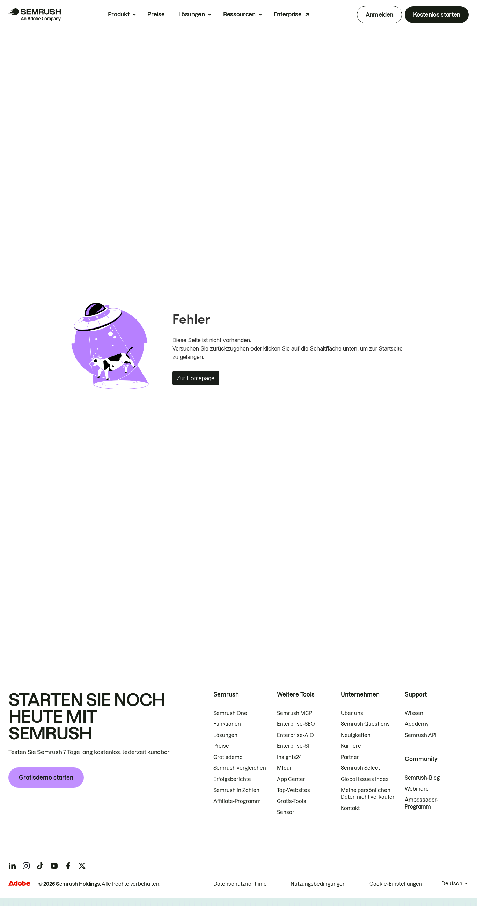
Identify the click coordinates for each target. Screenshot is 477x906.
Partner (350, 757)
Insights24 (289, 757)
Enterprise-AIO (295, 735)
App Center (291, 779)
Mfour (284, 768)
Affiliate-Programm (237, 801)
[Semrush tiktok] (40, 866)
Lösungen (191, 14)
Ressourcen (239, 14)
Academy (417, 724)
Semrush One (230, 713)
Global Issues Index (364, 779)
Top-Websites (293, 790)
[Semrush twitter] (82, 866)
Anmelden (379, 15)
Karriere (351, 746)
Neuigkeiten (355, 735)
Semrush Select (360, 768)
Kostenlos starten (436, 15)
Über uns (352, 713)
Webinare (417, 789)
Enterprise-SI (293, 746)
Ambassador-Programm (421, 803)
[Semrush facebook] (68, 866)
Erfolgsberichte (232, 779)
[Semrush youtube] (54, 866)
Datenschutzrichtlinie (240, 884)
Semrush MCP (294, 713)
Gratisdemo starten (46, 777)
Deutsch (451, 883)
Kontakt (350, 808)
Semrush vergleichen (239, 768)
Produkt (119, 14)
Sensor (285, 812)
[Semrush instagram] (26, 866)
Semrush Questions (365, 724)
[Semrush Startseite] (34, 14)
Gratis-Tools (291, 801)
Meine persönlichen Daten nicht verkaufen (369, 794)
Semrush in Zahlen (236, 790)
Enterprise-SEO (296, 724)
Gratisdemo (228, 757)
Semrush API (420, 735)
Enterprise (288, 14)
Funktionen (227, 724)
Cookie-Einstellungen (395, 884)
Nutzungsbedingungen (318, 884)
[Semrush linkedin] (12, 866)
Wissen (414, 713)
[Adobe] (19, 883)
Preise (155, 14)
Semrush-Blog (422, 778)
